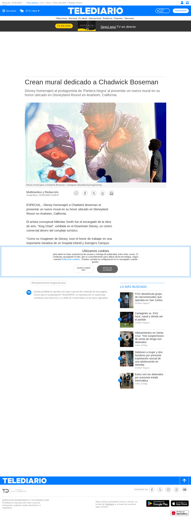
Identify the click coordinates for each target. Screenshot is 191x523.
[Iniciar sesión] (182, 2)
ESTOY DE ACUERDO (107, 269)
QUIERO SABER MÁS (83, 269)
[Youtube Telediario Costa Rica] (184, 489)
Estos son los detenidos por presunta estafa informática (149, 377)
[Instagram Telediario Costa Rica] (168, 489)
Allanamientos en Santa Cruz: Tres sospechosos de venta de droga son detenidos (149, 337)
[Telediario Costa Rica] (95, 11)
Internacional (95, 18)
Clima (48, 3)
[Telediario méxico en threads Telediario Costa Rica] (176, 489)
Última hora (61, 18)
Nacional (72, 18)
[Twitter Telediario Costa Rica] (160, 489)
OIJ (41, 3)
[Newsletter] (187, 3)
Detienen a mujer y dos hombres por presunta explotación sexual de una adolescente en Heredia (148, 358)
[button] (76, 193)
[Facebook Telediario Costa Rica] (151, 489)
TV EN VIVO (161, 11)
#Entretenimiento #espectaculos (48, 283)
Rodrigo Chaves (75, 3)
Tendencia (107, 18)
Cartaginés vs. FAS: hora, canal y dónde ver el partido (149, 316)
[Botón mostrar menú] (9, 10)
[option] (95, 145)
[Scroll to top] (184, 480)
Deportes (118, 18)
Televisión (129, 18)
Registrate (180, 11)
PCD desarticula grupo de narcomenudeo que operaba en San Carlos (148, 297)
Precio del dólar (59, 3)
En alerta (82, 18)
